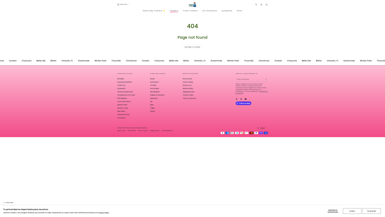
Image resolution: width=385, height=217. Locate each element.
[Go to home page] (192, 4)
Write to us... (187, 85)
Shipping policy (154, 130)
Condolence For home (126, 95)
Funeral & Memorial (125, 92)
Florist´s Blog (188, 82)
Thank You (121, 85)
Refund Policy (188, 88)
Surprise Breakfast (124, 82)
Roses (152, 79)
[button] (256, 4)
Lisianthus (154, 98)
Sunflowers (154, 82)
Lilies (152, 105)
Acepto (352, 211)
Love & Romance (124, 101)
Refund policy (121, 131)
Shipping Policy (189, 92)
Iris (151, 101)
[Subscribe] (266, 79)
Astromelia (154, 88)
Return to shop (192, 47)
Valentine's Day (123, 114)
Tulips (152, 108)
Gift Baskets (122, 98)
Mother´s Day (122, 108)
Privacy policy (132, 130)
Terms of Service (189, 98)
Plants (152, 111)
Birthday (120, 79)
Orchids (153, 85)
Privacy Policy (103, 212)
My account (187, 79)
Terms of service (143, 130)
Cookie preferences (167, 130)
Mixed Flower (122, 105)
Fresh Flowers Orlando (129, 128)
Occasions (121, 118)
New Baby (121, 111)
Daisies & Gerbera (157, 95)
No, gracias (371, 211)
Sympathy (121, 88)
